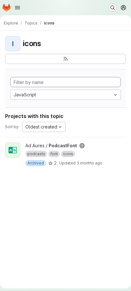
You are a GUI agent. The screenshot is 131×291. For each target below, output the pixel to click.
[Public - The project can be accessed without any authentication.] (82, 145)
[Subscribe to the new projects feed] (65, 59)
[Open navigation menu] (17, 8)
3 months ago (89, 163)
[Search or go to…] (112, 7)
